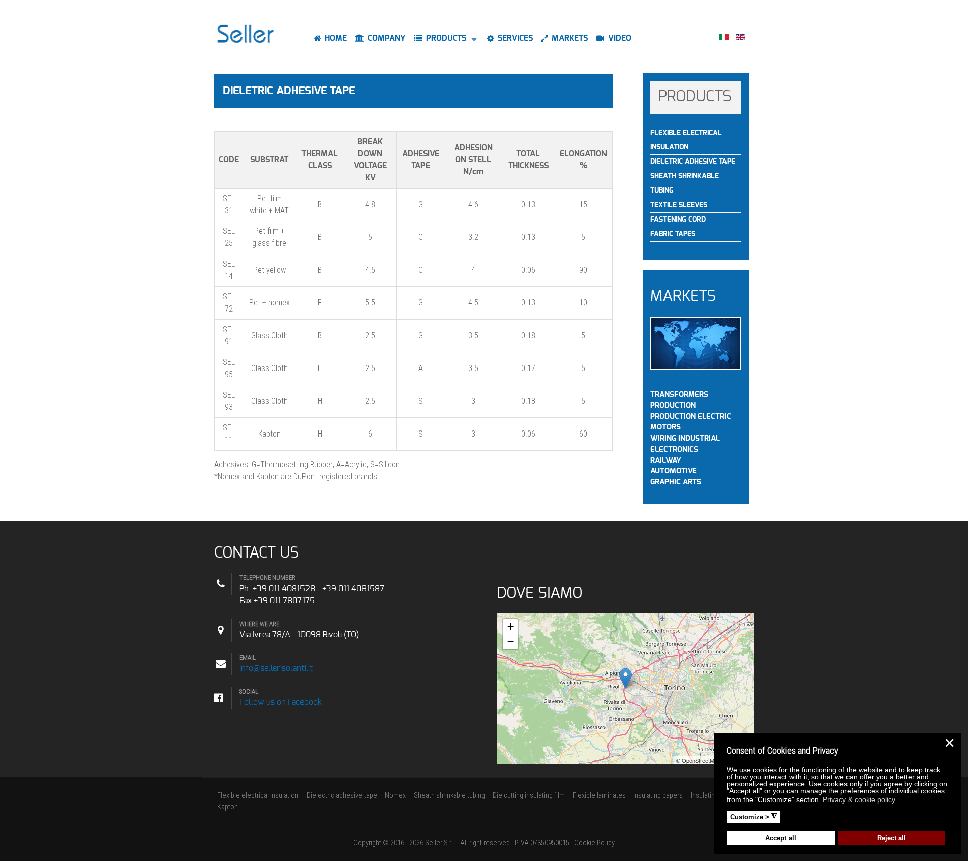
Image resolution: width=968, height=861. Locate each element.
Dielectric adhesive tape (342, 795)
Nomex (395, 795)
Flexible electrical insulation (686, 140)
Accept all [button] (780, 838)
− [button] (510, 641)
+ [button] (510, 626)
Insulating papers (658, 795)
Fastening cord (678, 219)
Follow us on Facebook (280, 702)
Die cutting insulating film (529, 795)
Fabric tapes (672, 234)
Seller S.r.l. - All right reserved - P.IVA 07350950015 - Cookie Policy (520, 843)
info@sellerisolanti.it (276, 668)
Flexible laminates (599, 795)
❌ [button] (949, 743)
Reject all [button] (891, 838)
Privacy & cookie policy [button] (859, 799)
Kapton (227, 807)
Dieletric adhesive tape (692, 161)
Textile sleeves (678, 205)
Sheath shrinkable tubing (684, 183)
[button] (901, 801)
